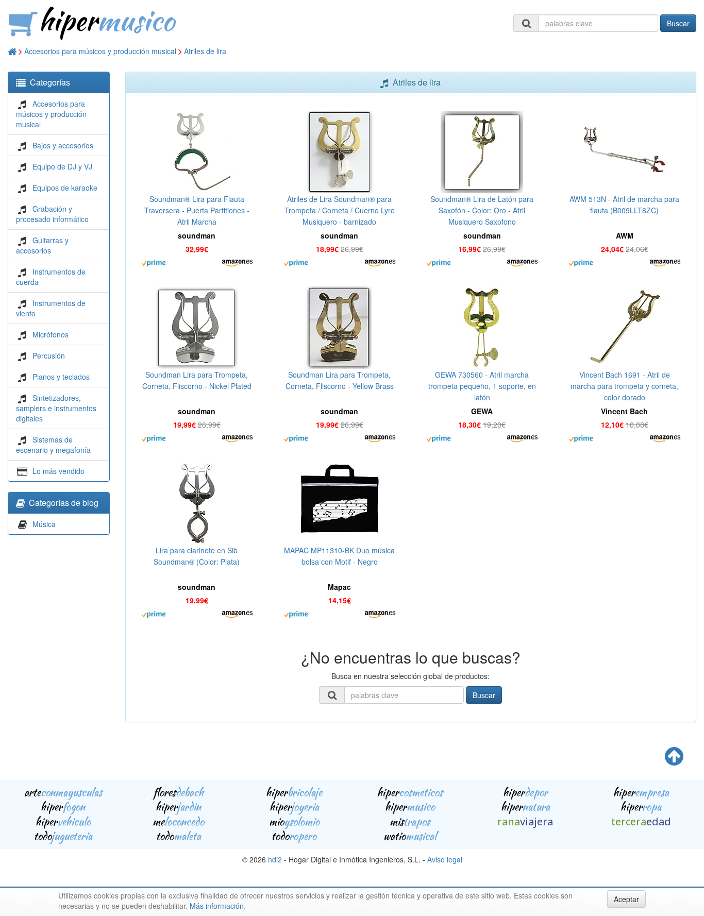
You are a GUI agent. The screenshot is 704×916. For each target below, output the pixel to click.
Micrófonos (50, 334)
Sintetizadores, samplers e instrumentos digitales (56, 408)
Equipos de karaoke (64, 187)
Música (44, 524)
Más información (217, 906)
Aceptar (626, 899)
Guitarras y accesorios (42, 245)
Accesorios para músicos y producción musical (100, 51)
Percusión (48, 355)
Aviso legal (444, 859)
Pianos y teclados (61, 376)
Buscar (678, 23)
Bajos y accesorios (62, 145)
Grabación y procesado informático (52, 213)
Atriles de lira (205, 51)
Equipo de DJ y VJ (62, 166)
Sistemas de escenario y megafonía (53, 444)
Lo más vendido (58, 471)
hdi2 (275, 859)
